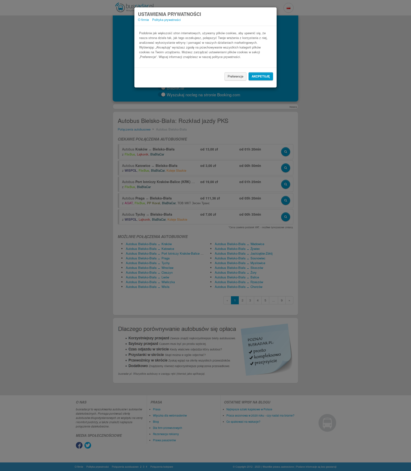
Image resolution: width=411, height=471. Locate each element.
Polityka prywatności (166, 19)
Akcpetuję (261, 76)
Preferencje (235, 76)
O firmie (143, 19)
